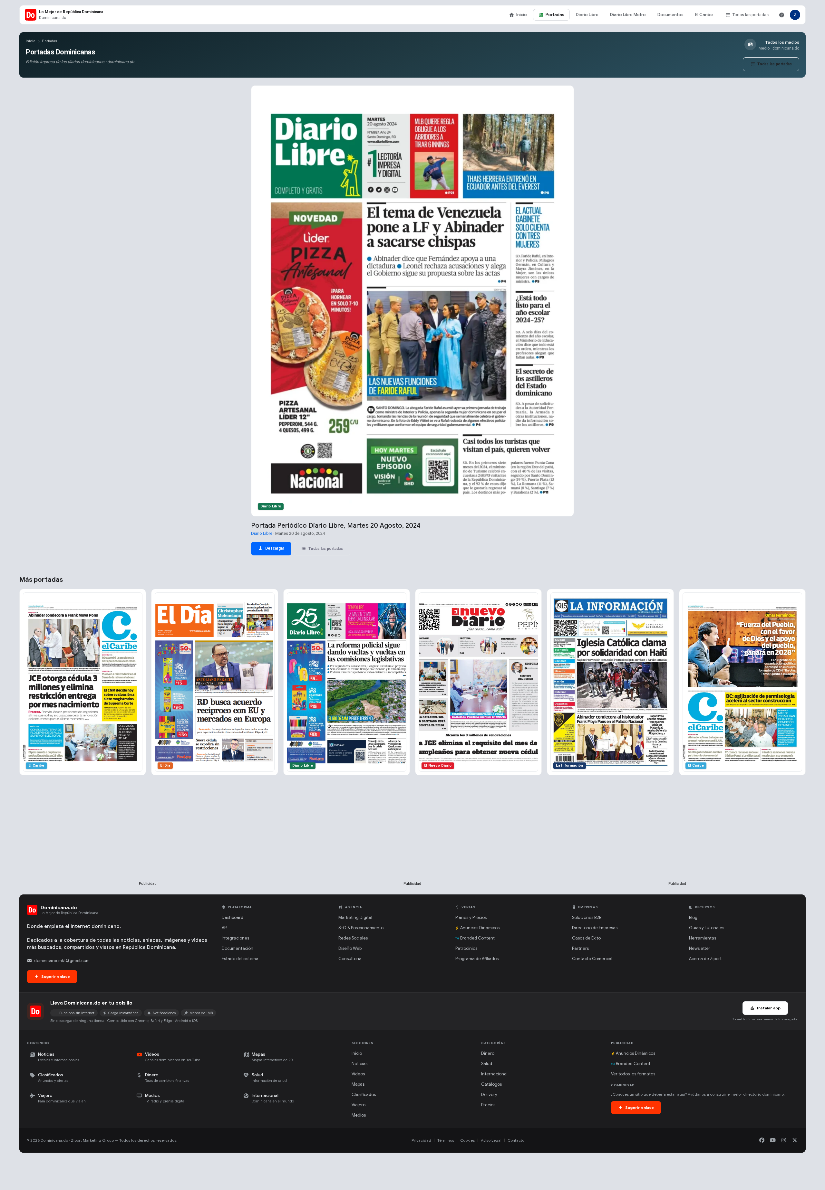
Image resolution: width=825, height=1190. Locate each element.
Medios (359, 1115)
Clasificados (364, 1094)
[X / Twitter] (794, 1140)
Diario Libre (587, 14)
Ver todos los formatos (633, 1074)
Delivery (489, 1094)
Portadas (555, 14)
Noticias (359, 1063)
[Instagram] (784, 1140)
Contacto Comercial (592, 958)
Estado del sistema (240, 958)
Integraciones (235, 938)
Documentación (237, 948)
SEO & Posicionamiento (360, 927)
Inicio (521, 14)
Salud (486, 1063)
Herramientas (702, 938)
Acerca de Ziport (705, 958)
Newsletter (699, 948)
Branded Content (477, 938)
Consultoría (350, 958)
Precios (488, 1105)
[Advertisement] (148, 838)
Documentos (670, 14)
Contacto (516, 1140)
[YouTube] (773, 1140)
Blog (693, 917)
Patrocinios (466, 948)
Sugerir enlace (55, 976)
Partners (580, 948)
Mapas (358, 1084)
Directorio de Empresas (594, 927)
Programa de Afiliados (477, 958)
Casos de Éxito (586, 938)
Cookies (467, 1140)
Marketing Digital (355, 917)
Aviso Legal (491, 1140)
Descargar (274, 548)
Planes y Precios (471, 917)
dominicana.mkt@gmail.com (62, 960)
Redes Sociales (353, 938)
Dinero (487, 1053)
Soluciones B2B (586, 917)
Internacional (494, 1074)
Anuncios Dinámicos (480, 927)
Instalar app (768, 1008)
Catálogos (491, 1084)
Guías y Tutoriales (706, 927)
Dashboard (232, 917)
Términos (445, 1140)
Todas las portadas (751, 14)
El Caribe (704, 14)
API (225, 927)
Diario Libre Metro (628, 14)
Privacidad (421, 1140)
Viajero (358, 1105)
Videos (358, 1074)
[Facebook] (762, 1140)
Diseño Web (350, 948)
